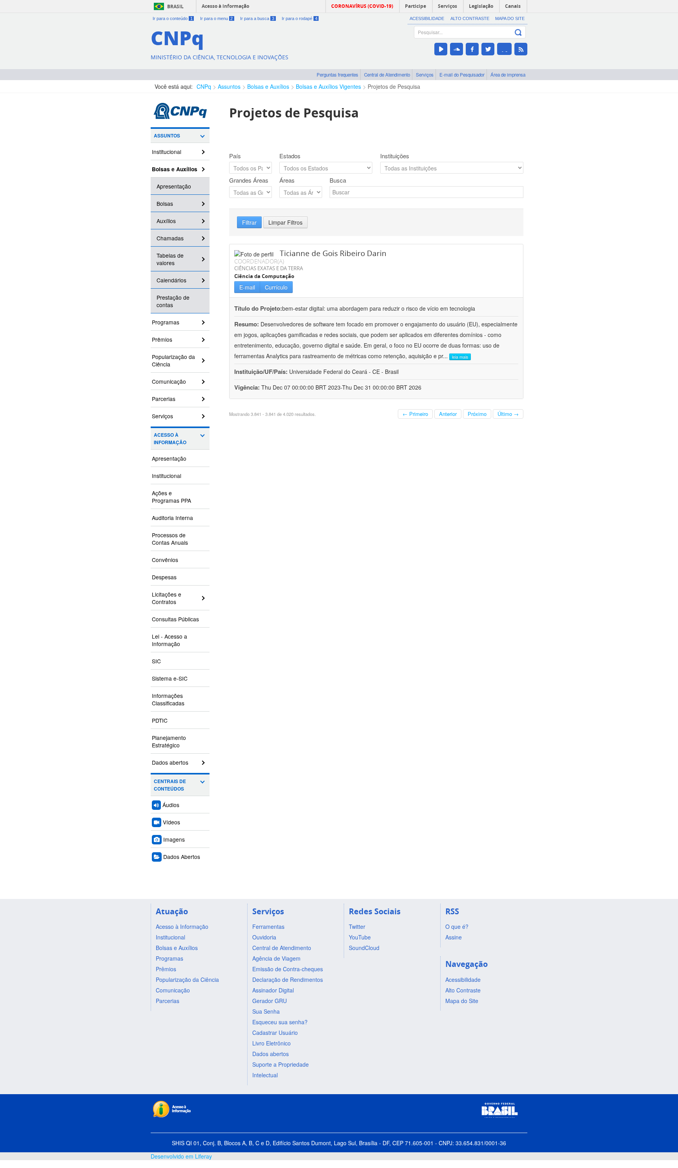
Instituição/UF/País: (261, 371)
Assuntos (229, 86)
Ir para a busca (257, 18)
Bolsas (165, 203)
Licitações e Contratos (166, 598)
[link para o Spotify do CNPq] (504, 49)
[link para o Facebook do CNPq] (472, 49)
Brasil (175, 6)
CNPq (204, 86)
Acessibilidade (427, 18)
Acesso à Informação (170, 439)
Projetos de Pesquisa (394, 86)
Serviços (425, 74)
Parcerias (163, 399)
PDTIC (160, 720)
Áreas (287, 180)
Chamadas (170, 238)
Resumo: (246, 324)
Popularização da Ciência (173, 360)
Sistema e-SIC (170, 678)
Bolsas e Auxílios (268, 86)
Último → (508, 413)
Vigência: (247, 387)
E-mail (247, 287)
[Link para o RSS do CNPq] (520, 49)
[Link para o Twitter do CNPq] (487, 49)
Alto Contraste (469, 18)
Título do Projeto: (258, 308)
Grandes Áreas (248, 180)
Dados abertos (170, 762)
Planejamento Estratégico (169, 741)
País (235, 156)
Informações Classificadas (168, 699)
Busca (338, 180)
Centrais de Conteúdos (170, 785)
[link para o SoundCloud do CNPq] (456, 49)
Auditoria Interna (172, 518)
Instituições (394, 156)
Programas (165, 322)
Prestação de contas (173, 301)
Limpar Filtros (285, 222)
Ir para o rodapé (299, 18)
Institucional (166, 152)
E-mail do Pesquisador (462, 74)
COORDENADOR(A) (259, 261)
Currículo (276, 287)
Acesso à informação (225, 6)
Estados (290, 156)
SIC (156, 661)
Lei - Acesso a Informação (169, 640)
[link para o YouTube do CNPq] (440, 49)
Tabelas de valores (170, 259)
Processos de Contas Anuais (170, 538)
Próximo (477, 413)
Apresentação (174, 186)
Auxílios (166, 221)
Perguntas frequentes (337, 74)
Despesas (164, 577)
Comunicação (169, 381)
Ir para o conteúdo (173, 18)
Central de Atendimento (387, 74)
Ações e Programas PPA (171, 496)
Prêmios (162, 339)
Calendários (171, 280)
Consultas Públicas (175, 619)
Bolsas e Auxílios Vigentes (328, 86)
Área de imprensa (507, 74)
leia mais (460, 357)
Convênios (165, 560)
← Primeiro (415, 413)
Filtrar (249, 222)
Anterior (448, 413)
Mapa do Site (510, 18)
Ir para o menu (216, 18)
